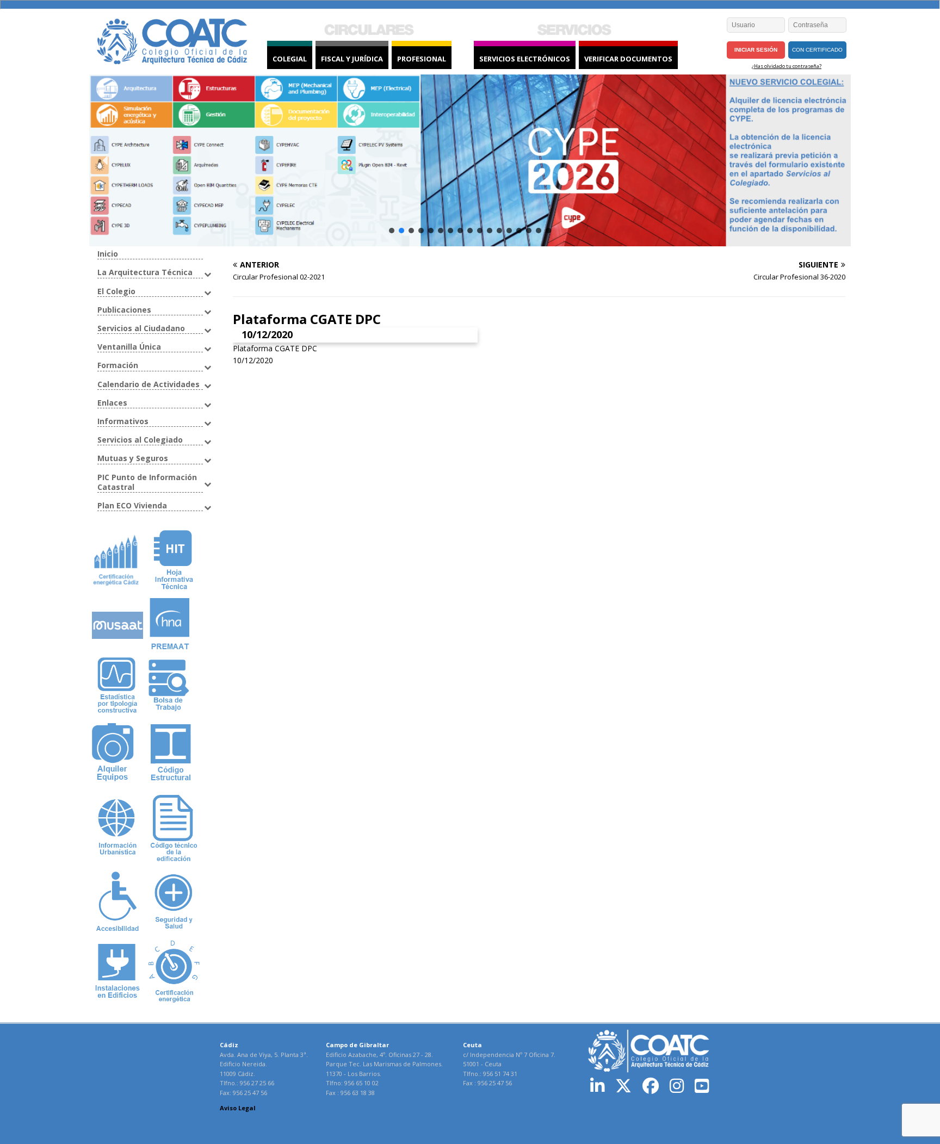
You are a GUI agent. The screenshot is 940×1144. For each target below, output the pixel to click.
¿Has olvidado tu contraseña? (786, 66)
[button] (106, 160)
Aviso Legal (238, 1108)
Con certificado (817, 50)
